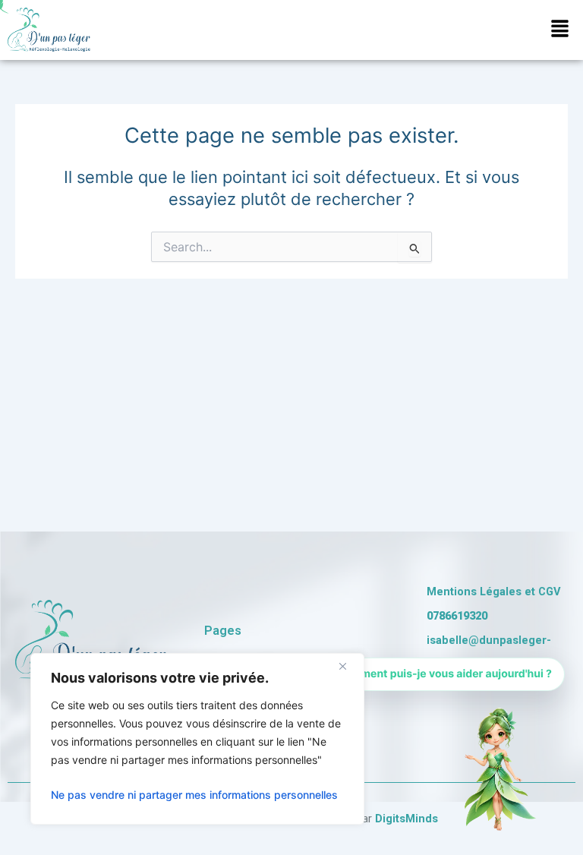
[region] (197, 739)
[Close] (348, 666)
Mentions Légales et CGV (494, 591)
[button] (560, 30)
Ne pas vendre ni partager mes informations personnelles (194, 794)
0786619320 (457, 616)
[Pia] (496, 768)
